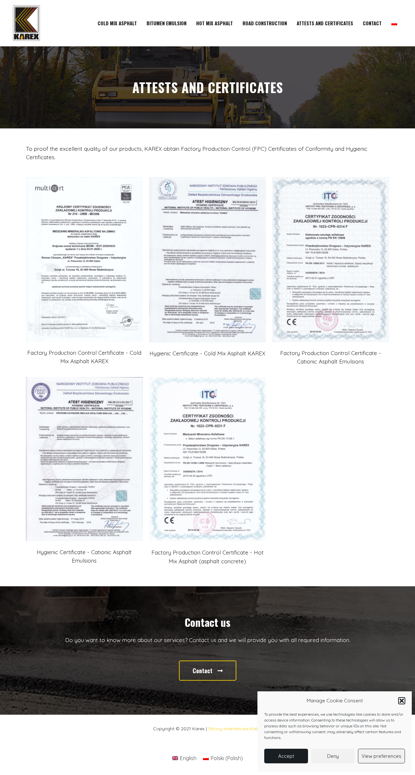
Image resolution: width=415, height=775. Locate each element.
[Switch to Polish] (394, 23)
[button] (401, 701)
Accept (286, 756)
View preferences (381, 756)
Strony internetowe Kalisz (235, 729)
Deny (333, 756)
